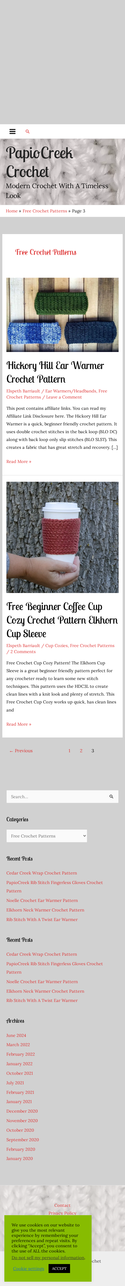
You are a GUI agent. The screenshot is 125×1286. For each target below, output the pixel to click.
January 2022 (19, 1063)
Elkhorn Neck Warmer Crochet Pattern (45, 910)
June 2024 (16, 1035)
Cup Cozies (56, 645)
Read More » (18, 461)
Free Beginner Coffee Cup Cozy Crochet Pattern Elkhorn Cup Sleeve (62, 620)
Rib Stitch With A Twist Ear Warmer (42, 919)
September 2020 (22, 1139)
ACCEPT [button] (59, 1268)
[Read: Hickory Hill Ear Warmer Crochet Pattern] (62, 314)
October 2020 (20, 1130)
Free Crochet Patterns (92, 645)
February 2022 (20, 1054)
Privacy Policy (62, 1213)
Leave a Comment (64, 397)
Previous (21, 750)
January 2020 (19, 1158)
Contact (62, 1205)
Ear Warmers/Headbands (70, 391)
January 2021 (19, 1101)
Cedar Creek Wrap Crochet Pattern (41, 873)
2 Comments (23, 651)
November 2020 (22, 1120)
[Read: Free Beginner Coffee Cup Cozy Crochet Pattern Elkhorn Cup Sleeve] (62, 537)
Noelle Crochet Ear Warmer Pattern (42, 900)
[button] (27, 131)
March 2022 (18, 1044)
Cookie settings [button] (28, 1268)
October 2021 (19, 1073)
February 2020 (20, 1149)
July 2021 (15, 1082)
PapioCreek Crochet (39, 161)
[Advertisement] (62, 62)
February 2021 (20, 1092)
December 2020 (22, 1111)
